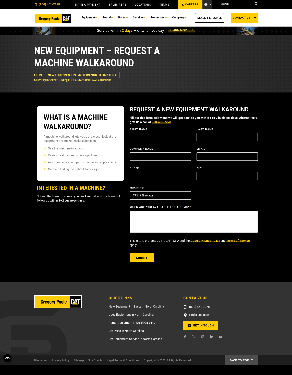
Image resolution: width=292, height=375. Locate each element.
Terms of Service (238, 240)
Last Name (206, 129)
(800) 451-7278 (49, 4)
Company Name (142, 148)
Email (202, 148)
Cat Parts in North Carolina (126, 331)
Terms (164, 4)
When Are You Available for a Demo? (160, 207)
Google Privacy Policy (205, 240)
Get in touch (203, 325)
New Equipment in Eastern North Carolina (82, 75)
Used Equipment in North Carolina (131, 314)
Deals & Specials (209, 17)
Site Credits (95, 360)
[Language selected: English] (207, 4)
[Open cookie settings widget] (7, 358)
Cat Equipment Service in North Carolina (135, 339)
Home (38, 75)
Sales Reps (118, 4)
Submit (142, 258)
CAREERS (191, 4)
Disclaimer (40, 360)
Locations (143, 4)
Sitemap (79, 360)
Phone (135, 168)
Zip (200, 168)
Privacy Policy (60, 360)
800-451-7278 (161, 122)
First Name (139, 129)
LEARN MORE (179, 30)
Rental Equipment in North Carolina (132, 322)
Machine (137, 187)
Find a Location (198, 315)
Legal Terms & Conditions (123, 360)
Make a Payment (87, 4)
